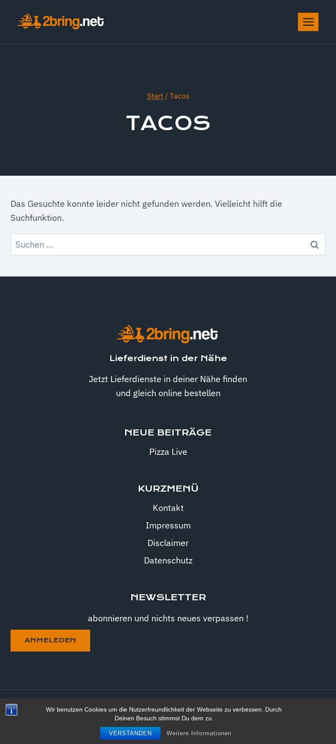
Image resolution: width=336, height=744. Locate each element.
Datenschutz (168, 560)
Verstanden (130, 733)
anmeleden (50, 640)
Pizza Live (168, 451)
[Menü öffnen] (308, 22)
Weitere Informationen (199, 733)
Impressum (168, 525)
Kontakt (168, 508)
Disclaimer (168, 543)
